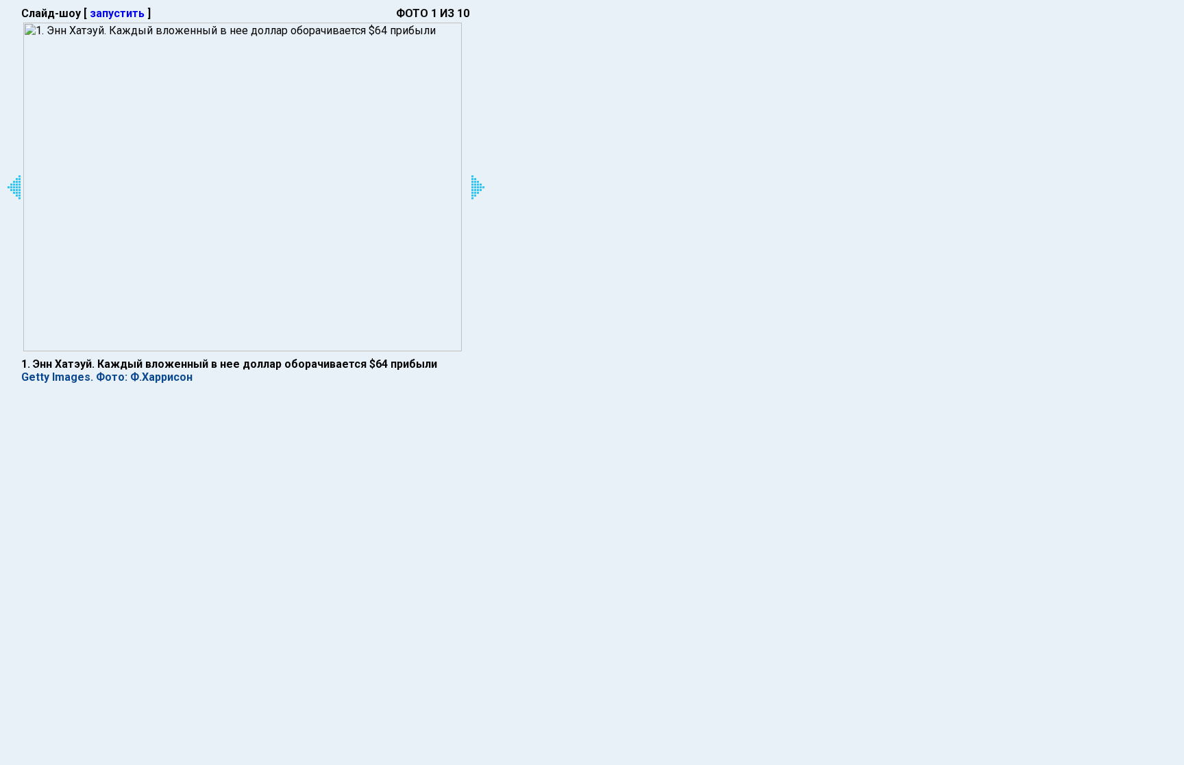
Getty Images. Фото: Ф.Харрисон (107, 377)
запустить (117, 13)
